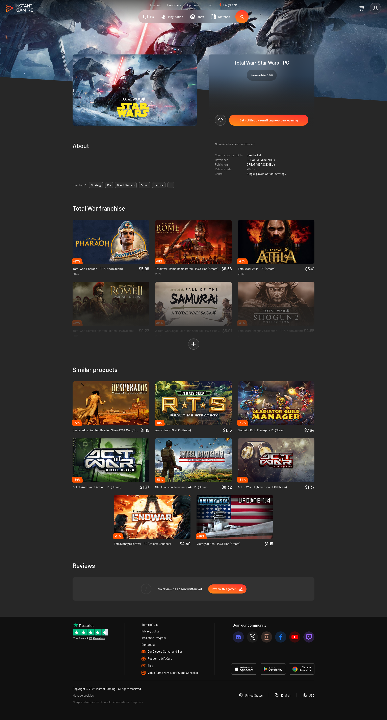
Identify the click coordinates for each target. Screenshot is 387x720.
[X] (252, 637)
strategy (96, 185)
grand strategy (126, 185)
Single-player (255, 174)
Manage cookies (83, 695)
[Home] (19, 8)
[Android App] (273, 669)
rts (109, 185)
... (171, 185)
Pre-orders (174, 5)
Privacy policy (150, 631)
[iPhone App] (244, 669)
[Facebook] (280, 637)
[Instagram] (266, 637)
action (144, 185)
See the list (254, 155)
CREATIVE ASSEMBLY (261, 160)
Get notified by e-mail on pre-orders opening (269, 120)
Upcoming (194, 5)
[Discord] (238, 637)
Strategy (280, 174)
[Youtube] (294, 637)
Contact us (148, 644)
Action (269, 174)
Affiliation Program (153, 638)
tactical (158, 185)
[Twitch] (308, 637)
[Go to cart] (361, 8)
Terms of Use (149, 624)
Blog (209, 5)
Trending (155, 5)
